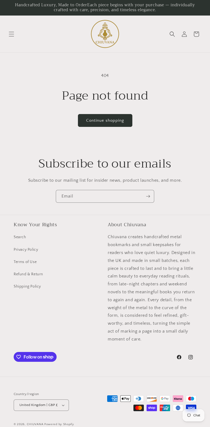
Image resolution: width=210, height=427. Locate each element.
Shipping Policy (27, 286)
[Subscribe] (148, 196)
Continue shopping (105, 120)
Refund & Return (28, 274)
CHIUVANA (35, 424)
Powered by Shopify (59, 424)
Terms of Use (25, 262)
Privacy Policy (26, 249)
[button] (11, 34)
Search (20, 237)
